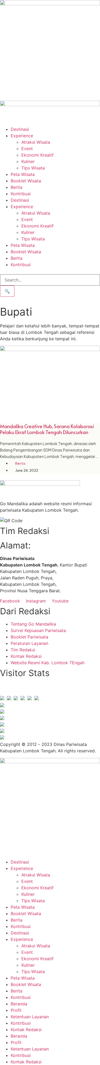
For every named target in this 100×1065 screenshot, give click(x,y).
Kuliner (28, 161)
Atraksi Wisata (35, 142)
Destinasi (20, 129)
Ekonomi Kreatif (37, 155)
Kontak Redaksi (26, 1029)
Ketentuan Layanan (30, 1016)
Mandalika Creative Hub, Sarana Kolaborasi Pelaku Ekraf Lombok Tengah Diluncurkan (47, 429)
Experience (22, 135)
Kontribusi (21, 193)
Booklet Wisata (26, 180)
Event (27, 148)
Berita (16, 187)
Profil (16, 1010)
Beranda (19, 1003)
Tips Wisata (33, 168)
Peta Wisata (23, 174)
